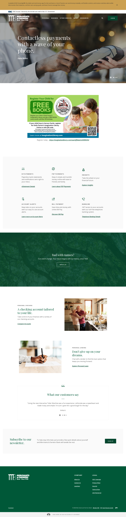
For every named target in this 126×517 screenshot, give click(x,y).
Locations (77, 486)
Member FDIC (96, 508)
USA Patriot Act (96, 493)
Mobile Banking (23, 61)
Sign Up (110, 441)
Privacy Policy (96, 483)
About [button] (76, 18)
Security (94, 486)
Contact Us (77, 483)
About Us (63, 264)
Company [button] (78, 475)
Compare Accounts (24, 324)
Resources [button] (84, 18)
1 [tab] (113, 77)
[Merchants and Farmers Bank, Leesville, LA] (18, 18)
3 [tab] (116, 77)
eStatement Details (28, 186)
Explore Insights (87, 185)
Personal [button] (45, 18)
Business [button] (54, 18)
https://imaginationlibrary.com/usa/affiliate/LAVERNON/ (69, 140)
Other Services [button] (66, 18)
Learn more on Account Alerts (32, 217)
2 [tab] (115, 77)
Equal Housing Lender (107, 508)
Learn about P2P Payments (61, 186)
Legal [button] (94, 475)
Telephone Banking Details (91, 217)
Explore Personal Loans (80, 366)
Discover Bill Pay (57, 214)
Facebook (10, 508)
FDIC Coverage (96, 480)
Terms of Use (96, 489)
